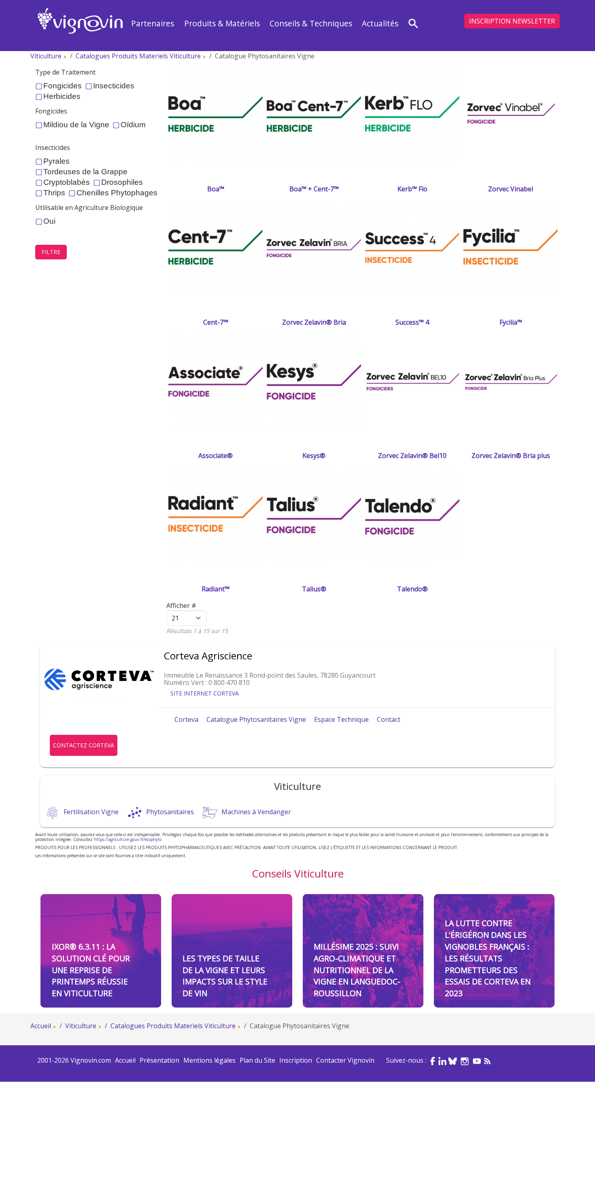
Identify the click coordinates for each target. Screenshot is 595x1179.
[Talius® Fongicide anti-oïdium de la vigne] (314, 513)
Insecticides (113, 86)
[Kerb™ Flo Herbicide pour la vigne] (412, 113)
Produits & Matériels (222, 23)
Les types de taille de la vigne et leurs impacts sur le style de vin (225, 976)
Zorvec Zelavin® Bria (314, 322)
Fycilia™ (510, 322)
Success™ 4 (412, 322)
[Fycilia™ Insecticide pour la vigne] (510, 247)
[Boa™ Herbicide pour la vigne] (215, 113)
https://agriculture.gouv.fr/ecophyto (128, 839)
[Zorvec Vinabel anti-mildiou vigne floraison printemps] (510, 113)
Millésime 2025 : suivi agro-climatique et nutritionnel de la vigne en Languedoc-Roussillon (357, 970)
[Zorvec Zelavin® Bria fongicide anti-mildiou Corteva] (314, 247)
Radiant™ (216, 588)
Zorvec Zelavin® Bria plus (511, 455)
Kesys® (313, 455)
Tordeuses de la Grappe (85, 171)
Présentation (159, 1060)
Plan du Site (257, 1060)
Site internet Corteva (204, 693)
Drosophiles (122, 182)
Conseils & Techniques (311, 23)
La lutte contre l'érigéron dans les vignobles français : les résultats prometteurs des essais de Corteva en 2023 (488, 958)
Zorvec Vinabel (510, 188)
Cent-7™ (215, 322)
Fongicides (62, 86)
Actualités (380, 23)
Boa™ (215, 188)
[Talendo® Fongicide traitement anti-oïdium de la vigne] (412, 513)
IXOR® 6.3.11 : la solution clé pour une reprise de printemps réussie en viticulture (91, 970)
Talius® (314, 588)
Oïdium (133, 124)
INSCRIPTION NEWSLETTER (512, 21)
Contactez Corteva (83, 745)
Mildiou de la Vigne (76, 124)
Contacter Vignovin (345, 1060)
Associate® (215, 455)
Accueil (125, 1060)
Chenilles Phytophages (116, 193)
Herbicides (62, 96)
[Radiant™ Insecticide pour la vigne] (215, 513)
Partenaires (152, 23)
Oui (49, 221)
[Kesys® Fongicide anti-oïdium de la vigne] (314, 380)
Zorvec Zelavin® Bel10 (412, 455)
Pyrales (56, 161)
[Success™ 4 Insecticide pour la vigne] (412, 247)
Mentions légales (209, 1060)
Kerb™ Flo (412, 188)
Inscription (295, 1060)
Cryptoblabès (66, 182)
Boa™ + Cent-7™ (314, 188)
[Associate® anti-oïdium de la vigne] (215, 380)
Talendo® (412, 588)
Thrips (54, 193)
